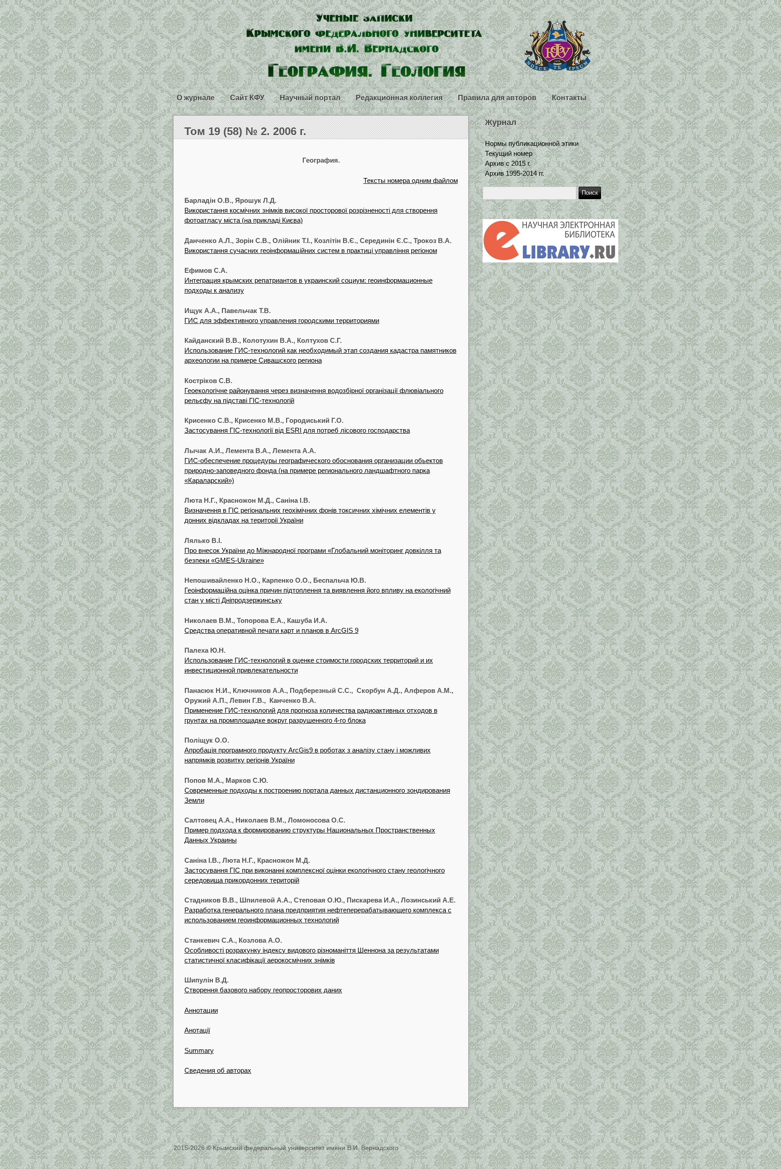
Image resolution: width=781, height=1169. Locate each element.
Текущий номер (508, 153)
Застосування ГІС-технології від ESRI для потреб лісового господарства (297, 430)
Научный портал (310, 98)
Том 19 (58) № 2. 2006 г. (245, 131)
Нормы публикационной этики (532, 143)
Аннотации (201, 1010)
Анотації (197, 1030)
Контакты (569, 98)
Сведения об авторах (217, 1070)
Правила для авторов (497, 98)
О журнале (196, 98)
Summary (199, 1050)
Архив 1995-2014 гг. (514, 173)
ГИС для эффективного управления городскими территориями (281, 320)
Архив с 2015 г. (508, 163)
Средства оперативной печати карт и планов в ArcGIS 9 (271, 630)
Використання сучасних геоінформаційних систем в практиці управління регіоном (310, 250)
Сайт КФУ (247, 98)
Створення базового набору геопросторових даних (263, 990)
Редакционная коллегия (399, 98)
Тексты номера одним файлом (410, 180)
